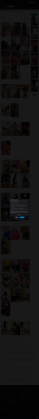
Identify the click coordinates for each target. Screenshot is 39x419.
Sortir (17, 217)
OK (22, 217)
